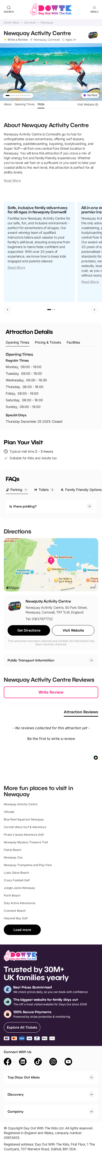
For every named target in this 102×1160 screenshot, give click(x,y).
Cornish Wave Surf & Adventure (25, 827)
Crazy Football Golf (17, 880)
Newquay (47, 22)
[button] (51, 738)
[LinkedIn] (23, 1062)
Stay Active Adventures (19, 903)
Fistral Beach (12, 850)
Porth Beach (12, 895)
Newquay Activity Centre (20, 804)
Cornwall (30, 22)
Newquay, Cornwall (47, 39)
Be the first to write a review (51, 738)
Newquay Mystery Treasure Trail (26, 842)
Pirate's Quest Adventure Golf (24, 834)
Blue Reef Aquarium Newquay (24, 819)
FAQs (40, 104)
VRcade (9, 812)
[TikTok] (38, 1062)
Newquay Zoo (13, 857)
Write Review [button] (51, 692)
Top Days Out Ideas (24, 1077)
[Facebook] (7, 1062)
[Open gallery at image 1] (51, 72)
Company (15, 1111)
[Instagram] (53, 1062)
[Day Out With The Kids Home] (51, 9)
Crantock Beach (15, 910)
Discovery (16, 1094)
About (8, 104)
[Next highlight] (94, 309)
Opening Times (24, 104)
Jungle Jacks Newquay (19, 888)
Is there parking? (23, 506)
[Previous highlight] (7, 309)
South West (11, 22)
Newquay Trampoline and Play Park (28, 865)
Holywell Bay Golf (16, 918)
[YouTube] (68, 1062)
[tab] (17, 342)
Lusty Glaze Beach (16, 872)
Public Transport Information (31, 660)
